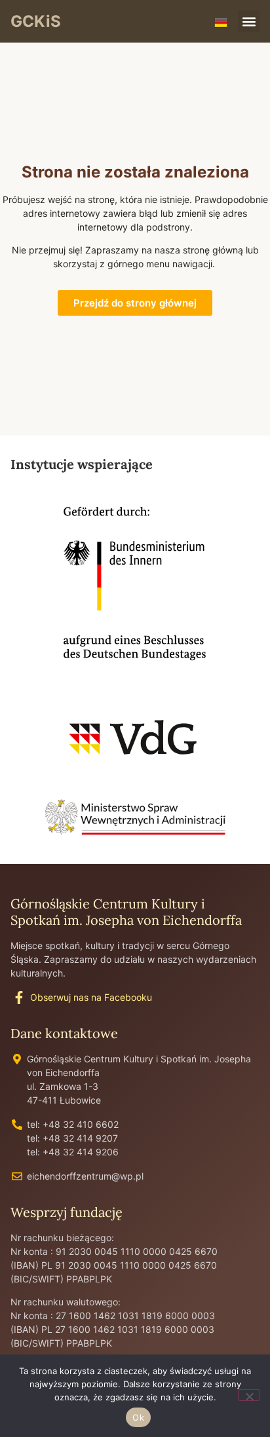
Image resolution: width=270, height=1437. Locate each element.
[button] (249, 21)
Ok (138, 1417)
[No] (249, 1395)
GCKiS (35, 21)
